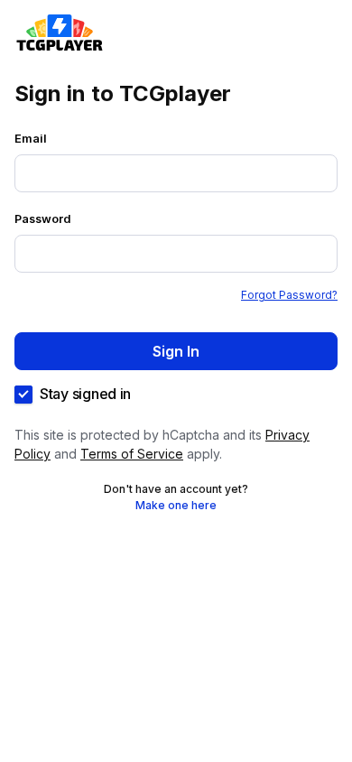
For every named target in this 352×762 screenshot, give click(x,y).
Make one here (176, 505)
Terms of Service (131, 453)
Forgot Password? (289, 295)
